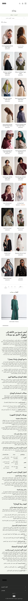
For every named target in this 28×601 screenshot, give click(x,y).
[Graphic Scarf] (7, 242)
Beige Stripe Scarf (7, 278)
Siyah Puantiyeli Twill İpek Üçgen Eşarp (20, 99)
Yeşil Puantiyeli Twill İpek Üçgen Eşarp (20, 151)
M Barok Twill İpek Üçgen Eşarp (20, 73)
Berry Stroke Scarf (7, 203)
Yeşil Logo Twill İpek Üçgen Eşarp (7, 99)
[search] (19, 3)
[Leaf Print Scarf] (20, 217)
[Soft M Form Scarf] (7, 217)
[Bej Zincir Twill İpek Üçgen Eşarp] (7, 61)
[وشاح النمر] (20, 267)
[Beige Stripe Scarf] (7, 267)
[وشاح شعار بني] (20, 35)
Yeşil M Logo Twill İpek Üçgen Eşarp (7, 177)
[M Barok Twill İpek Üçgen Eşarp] (20, 61)
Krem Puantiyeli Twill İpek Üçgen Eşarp (7, 46)
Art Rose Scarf (20, 203)
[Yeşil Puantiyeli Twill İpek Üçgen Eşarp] (20, 139)
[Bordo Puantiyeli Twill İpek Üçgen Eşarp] (7, 139)
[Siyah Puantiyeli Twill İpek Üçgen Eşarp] (20, 87)
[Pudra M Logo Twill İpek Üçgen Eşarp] (20, 166)
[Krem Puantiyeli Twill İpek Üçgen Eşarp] (7, 35)
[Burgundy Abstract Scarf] (20, 242)
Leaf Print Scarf (20, 228)
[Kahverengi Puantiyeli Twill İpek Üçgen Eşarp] (7, 113)
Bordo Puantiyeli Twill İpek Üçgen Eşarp (7, 151)
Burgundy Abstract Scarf (20, 253)
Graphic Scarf (7, 253)
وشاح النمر (20, 278)
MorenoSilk (11, 598)
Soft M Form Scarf (7, 228)
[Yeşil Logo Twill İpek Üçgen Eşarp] (7, 87)
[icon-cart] (22, 3)
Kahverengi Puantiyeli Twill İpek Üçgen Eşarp (7, 125)
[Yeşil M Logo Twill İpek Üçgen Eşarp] (7, 166)
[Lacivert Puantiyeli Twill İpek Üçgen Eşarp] (20, 113)
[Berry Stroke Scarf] (7, 192)
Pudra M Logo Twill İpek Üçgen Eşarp (20, 177)
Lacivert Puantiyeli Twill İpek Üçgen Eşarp (20, 125)
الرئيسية (15, 14)
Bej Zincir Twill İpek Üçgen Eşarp (7, 73)
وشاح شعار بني (21, 45)
